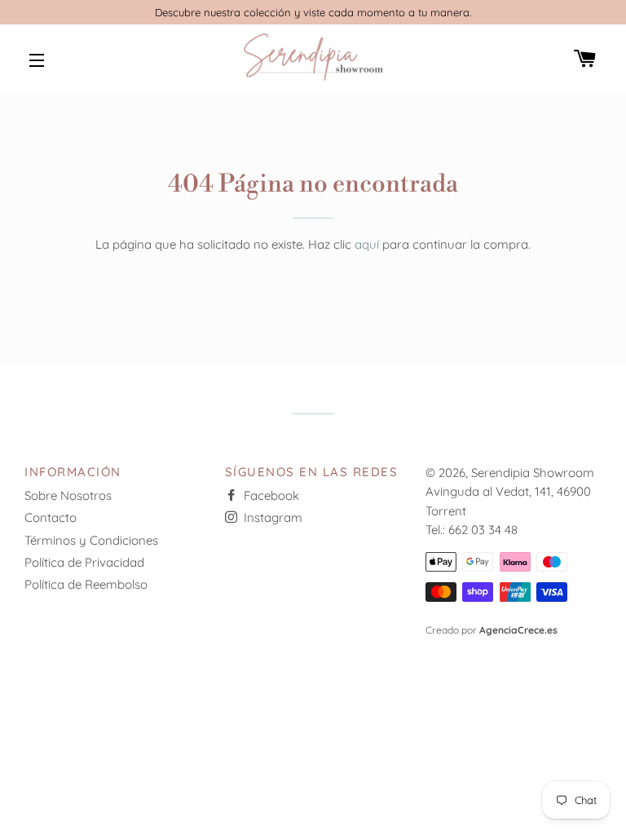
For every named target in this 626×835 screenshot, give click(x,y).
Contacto (50, 517)
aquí (367, 244)
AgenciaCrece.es (518, 630)
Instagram (271, 517)
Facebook (269, 495)
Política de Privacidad (84, 562)
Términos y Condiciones (91, 540)
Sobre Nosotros (68, 495)
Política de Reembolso (86, 584)
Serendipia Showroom (532, 472)
